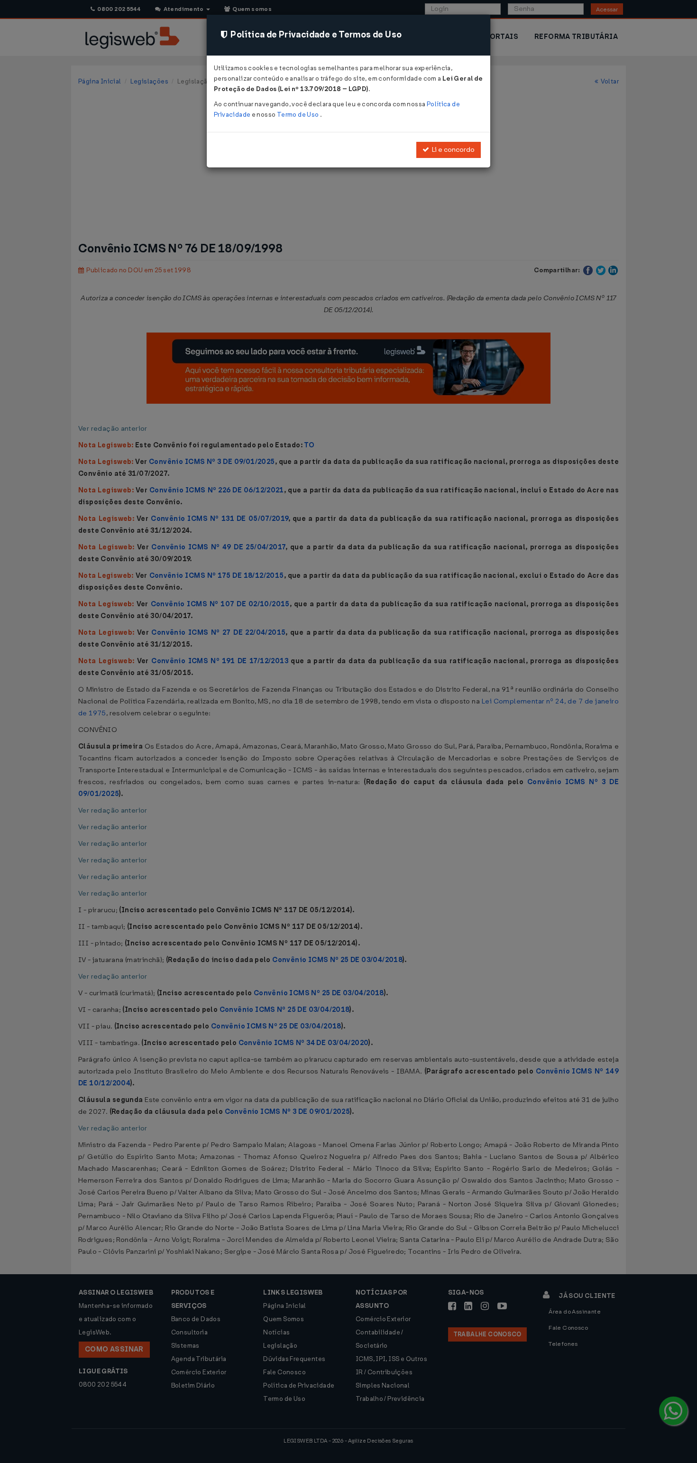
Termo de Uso (298, 115)
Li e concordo (452, 149)
